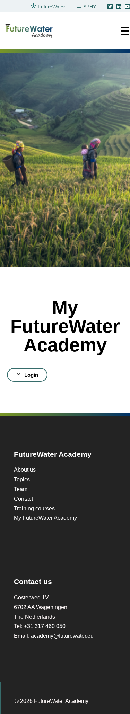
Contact (23, 499)
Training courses (34, 508)
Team (20, 489)
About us (25, 469)
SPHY (89, 6)
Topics (22, 479)
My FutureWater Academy (45, 518)
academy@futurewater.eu (62, 636)
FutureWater (51, 6)
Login (31, 375)
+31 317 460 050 (45, 626)
